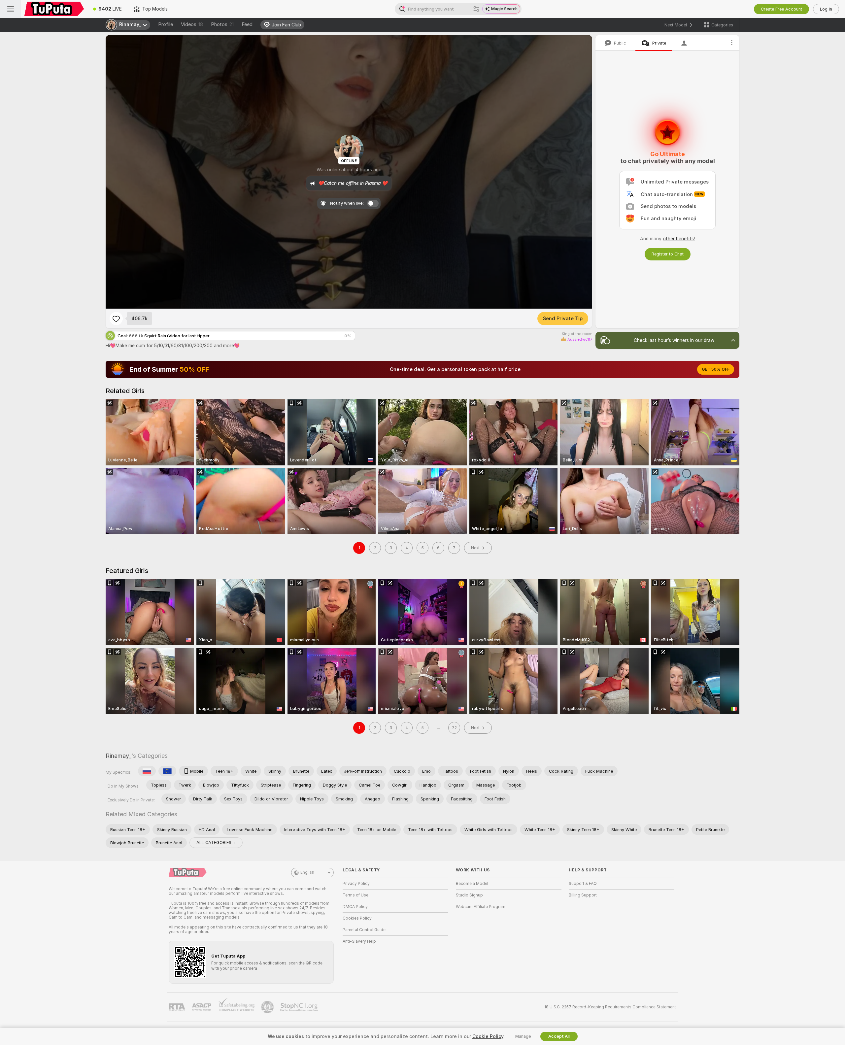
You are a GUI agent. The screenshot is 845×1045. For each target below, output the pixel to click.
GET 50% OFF (715, 369)
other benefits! (679, 238)
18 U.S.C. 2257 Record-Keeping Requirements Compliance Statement (610, 1007)
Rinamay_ (118, 755)
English (307, 872)
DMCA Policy (355, 906)
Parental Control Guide (364, 929)
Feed (247, 24)
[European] (167, 771)
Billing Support (583, 895)
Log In (826, 9)
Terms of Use (355, 895)
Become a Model (472, 883)
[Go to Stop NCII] (299, 1007)
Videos (192, 24)
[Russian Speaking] (147, 771)
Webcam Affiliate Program (480, 906)
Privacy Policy (356, 883)
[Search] (476, 9)
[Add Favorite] (116, 318)
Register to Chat (668, 254)
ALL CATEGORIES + (216, 842)
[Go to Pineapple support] (268, 1007)
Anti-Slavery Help (359, 941)
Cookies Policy (357, 918)
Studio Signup (469, 895)
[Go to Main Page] (54, 9)
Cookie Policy (487, 1036)
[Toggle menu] (10, 9)
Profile (165, 24)
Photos (222, 24)
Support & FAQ (583, 883)
